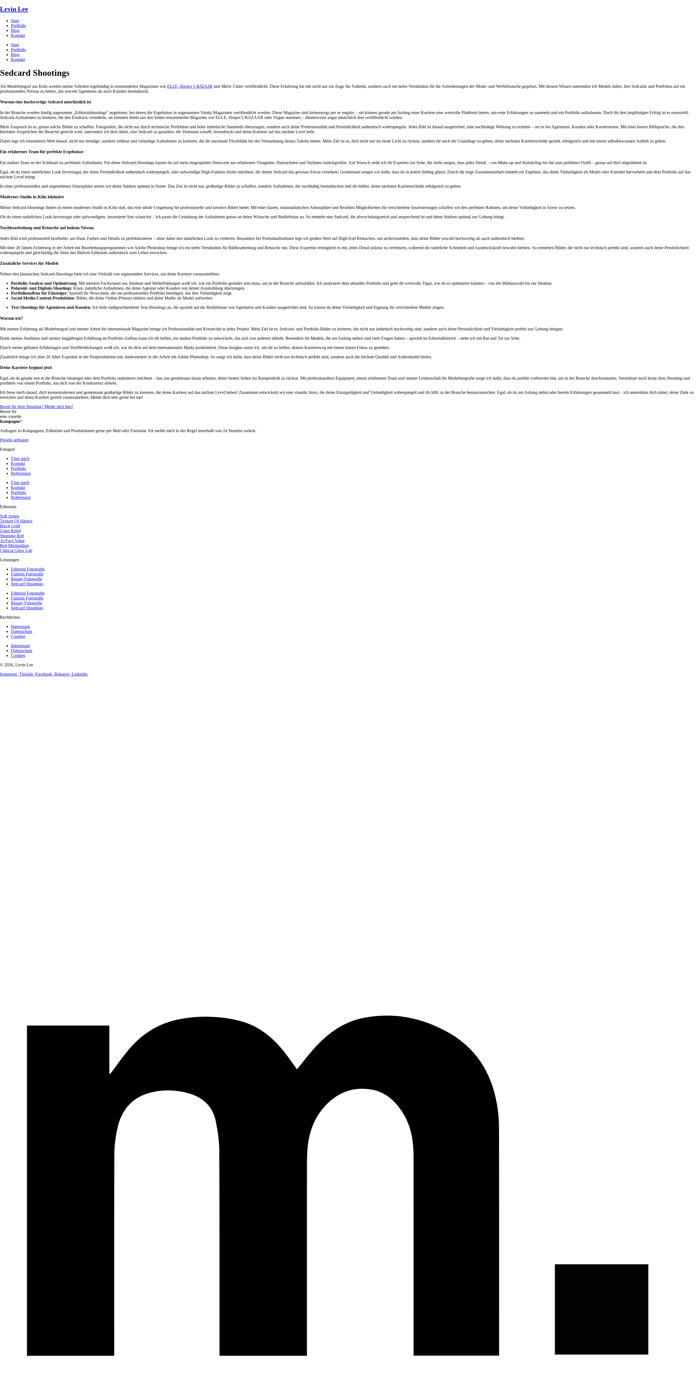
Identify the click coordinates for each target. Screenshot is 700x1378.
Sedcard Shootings (27, 584)
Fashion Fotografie (27, 574)
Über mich (20, 458)
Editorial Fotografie (28, 569)
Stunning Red (12, 535)
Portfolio (18, 25)
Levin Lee (14, 9)
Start (15, 20)
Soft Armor (9, 516)
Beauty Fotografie (26, 579)
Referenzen (21, 473)
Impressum (20, 626)
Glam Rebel (10, 530)
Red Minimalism (14, 545)
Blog (15, 30)
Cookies (18, 636)
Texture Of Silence (16, 521)
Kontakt (18, 35)
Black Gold (10, 526)
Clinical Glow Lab (16, 550)
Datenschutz (21, 631)
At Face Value (12, 540)
